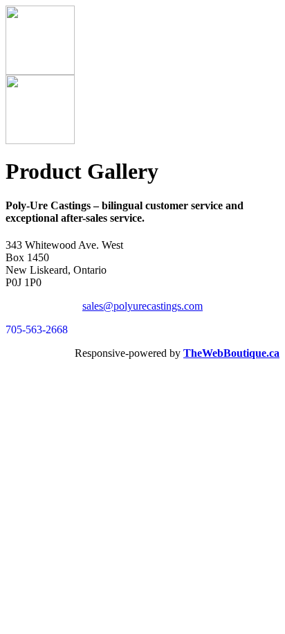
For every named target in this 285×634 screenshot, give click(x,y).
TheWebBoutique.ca (231, 353)
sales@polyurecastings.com (142, 306)
